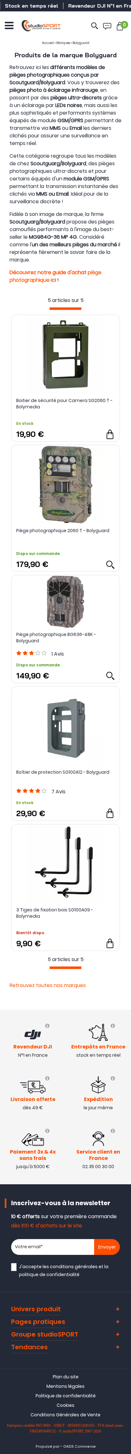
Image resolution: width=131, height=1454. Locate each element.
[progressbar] (65, 308)
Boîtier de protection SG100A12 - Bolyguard (62, 772)
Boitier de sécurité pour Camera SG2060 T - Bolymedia (64, 403)
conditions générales (74, 1266)
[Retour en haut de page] (123, 1011)
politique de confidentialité (49, 1274)
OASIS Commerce (79, 1446)
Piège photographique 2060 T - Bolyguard (62, 530)
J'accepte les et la (63, 1270)
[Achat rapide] (110, 434)
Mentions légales (65, 1386)
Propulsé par (47, 1446)
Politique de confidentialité (66, 1396)
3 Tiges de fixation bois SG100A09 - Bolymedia (54, 913)
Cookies (65, 1405)
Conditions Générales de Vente (65, 1415)
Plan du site (66, 1377)
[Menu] (9, 26)
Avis (58, 654)
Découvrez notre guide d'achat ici (55, 276)
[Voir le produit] (110, 564)
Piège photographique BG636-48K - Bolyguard (56, 637)
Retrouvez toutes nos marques (48, 985)
